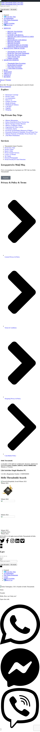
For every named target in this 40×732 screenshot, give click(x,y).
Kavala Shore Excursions (14, 65)
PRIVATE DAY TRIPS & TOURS (14, 48)
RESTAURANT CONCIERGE (17, 40)
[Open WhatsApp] (20, 647)
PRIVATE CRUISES (13, 41)
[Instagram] (12, 540)
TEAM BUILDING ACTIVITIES (17, 45)
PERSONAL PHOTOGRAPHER (17, 46)
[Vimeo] (22, 540)
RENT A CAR (11, 33)
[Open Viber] (20, 727)
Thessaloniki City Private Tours (16, 51)
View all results (5, 9)
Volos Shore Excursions (14, 66)
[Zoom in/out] (6, 556)
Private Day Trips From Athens (16, 55)
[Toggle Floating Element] (0, 729)
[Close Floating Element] (0, 585)
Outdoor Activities (12, 58)
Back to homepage (5, 86)
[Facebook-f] (7, 540)
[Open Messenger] (20, 687)
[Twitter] (2, 540)
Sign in (2, 80)
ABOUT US (7, 73)
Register (8, 80)
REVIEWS (7, 77)
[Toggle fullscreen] (4, 556)
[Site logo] (11, 2)
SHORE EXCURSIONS (11, 60)
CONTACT (7, 75)
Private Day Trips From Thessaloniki (18, 53)
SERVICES (7, 28)
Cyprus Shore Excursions (14, 68)
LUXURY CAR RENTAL (15, 35)
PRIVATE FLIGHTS (13, 43)
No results (13, 9)
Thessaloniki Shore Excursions (16, 63)
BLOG (6, 70)
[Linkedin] (17, 540)
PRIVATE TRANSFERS (15, 31)
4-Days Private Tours (13, 56)
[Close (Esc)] (0, 556)
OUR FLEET (8, 72)
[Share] (2, 556)
